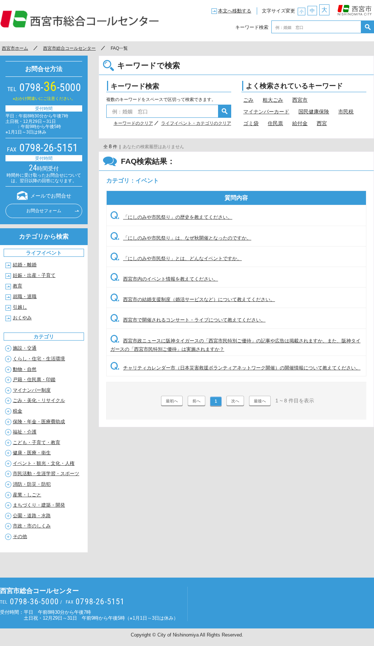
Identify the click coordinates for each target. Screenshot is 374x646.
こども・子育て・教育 (36, 442)
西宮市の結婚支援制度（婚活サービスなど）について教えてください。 (192, 299)
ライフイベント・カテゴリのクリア (196, 123)
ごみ (248, 100)
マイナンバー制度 (32, 390)
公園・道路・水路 (32, 515)
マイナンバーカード (266, 111)
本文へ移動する (234, 11)
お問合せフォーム (43, 210)
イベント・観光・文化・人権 (44, 463)
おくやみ (22, 317)
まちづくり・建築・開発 (39, 505)
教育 (17, 286)
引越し (20, 307)
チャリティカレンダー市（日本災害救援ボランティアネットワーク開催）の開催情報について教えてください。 (235, 368)
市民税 (346, 111)
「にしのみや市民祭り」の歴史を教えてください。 (171, 217)
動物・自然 (25, 369)
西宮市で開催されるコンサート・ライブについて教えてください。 (188, 320)
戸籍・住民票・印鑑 (34, 379)
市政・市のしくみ (32, 526)
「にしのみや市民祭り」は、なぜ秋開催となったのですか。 (180, 238)
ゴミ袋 (251, 123)
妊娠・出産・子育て (34, 275)
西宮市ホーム (15, 48)
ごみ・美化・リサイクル (39, 400)
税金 (17, 411)
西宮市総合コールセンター (79, 19)
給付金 (300, 123)
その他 (20, 536)
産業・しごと (27, 494)
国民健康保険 (313, 111)
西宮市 (354, 8)
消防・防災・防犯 (32, 484)
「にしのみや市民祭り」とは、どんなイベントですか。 (176, 258)
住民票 (275, 123)
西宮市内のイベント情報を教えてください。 (164, 279)
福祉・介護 (25, 432)
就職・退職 (25, 296)
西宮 (322, 123)
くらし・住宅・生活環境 (39, 358)
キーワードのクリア (133, 123)
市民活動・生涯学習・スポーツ (46, 473)
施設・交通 (25, 348)
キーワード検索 (251, 26)
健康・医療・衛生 (32, 452)
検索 (367, 26)
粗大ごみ (273, 100)
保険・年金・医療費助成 (39, 421)
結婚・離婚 (25, 264)
